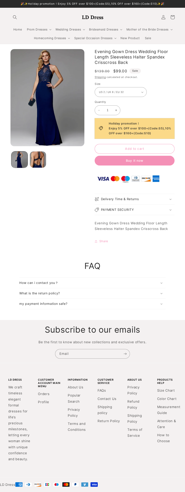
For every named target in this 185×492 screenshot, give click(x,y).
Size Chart (166, 390)
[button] (38, 29)
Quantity (100, 102)
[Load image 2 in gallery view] (38, 159)
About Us (75, 387)
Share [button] (103, 241)
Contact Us (107, 399)
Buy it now (134, 160)
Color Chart (167, 399)
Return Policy (109, 421)
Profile (43, 402)
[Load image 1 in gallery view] (19, 159)
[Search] (15, 17)
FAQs (102, 390)
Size (98, 84)
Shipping (100, 77)
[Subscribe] (125, 354)
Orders (44, 394)
